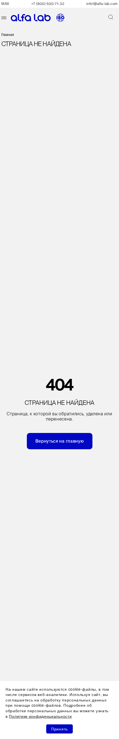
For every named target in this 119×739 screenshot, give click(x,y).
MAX (5, 4)
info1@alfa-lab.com (102, 4)
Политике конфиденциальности (40, 716)
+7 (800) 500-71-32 (47, 4)
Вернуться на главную (59, 441)
